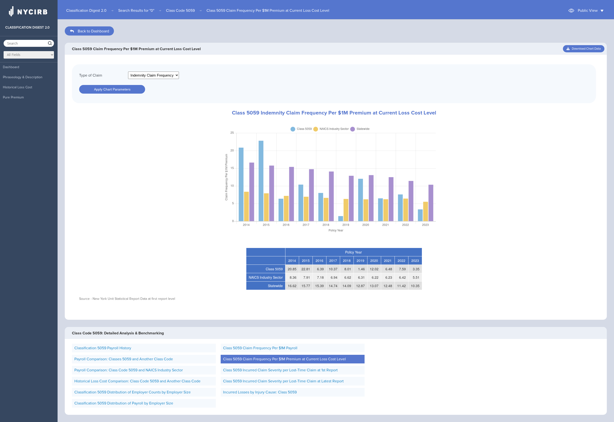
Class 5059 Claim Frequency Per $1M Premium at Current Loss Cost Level (268, 10)
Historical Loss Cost (17, 87)
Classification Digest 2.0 (86, 10)
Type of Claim (90, 75)
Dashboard (11, 67)
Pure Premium (13, 97)
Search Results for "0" (136, 10)
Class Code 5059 (180, 10)
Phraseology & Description (22, 77)
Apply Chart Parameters (112, 89)
